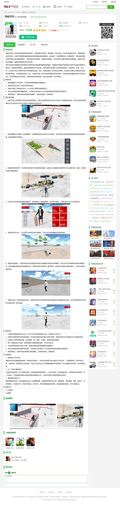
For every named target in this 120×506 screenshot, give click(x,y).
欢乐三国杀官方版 (102, 310)
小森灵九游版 (97, 185)
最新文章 (104, 2)
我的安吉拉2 (106, 221)
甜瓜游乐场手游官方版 (98, 195)
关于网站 (42, 492)
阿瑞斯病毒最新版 (102, 299)
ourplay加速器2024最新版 (104, 331)
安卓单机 (11, 12)
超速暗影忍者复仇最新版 (105, 70)
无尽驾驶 (96, 202)
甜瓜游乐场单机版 (103, 60)
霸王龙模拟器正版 (97, 182)
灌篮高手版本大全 (96, 238)
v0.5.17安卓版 (15, 460)
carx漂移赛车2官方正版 (104, 362)
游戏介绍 (9, 45)
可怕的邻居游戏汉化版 (100, 208)
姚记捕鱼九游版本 (107, 192)
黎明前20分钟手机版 (103, 278)
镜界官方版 (96, 221)
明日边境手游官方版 (103, 341)
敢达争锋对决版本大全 (110, 248)
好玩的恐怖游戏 (95, 258)
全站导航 (6, 2)
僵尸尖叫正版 (105, 202)
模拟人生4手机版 (102, 157)
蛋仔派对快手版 (102, 351)
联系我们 (69, 492)
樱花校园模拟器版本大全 (98, 248)
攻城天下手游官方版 (31, 448)
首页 (5, 12)
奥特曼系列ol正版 (10, 448)
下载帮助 (60, 492)
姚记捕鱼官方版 (95, 192)
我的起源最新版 (102, 320)
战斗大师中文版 (16, 457)
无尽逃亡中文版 (99, 214)
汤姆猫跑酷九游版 (103, 116)
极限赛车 (96, 218)
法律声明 (51, 492)
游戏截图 (21, 45)
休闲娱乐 (17, 12)
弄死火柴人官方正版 (104, 101)
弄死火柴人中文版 (103, 50)
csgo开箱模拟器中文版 (104, 81)
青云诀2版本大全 (109, 238)
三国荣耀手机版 (102, 268)
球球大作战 (101, 147)
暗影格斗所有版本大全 (110, 258)
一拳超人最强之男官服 (104, 289)
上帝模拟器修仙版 (103, 137)
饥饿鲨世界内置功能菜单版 (106, 91)
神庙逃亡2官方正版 (103, 126)
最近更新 (113, 2)
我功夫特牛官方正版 (104, 167)
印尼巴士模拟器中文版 (106, 188)
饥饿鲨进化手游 (98, 205)
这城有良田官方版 (20, 448)
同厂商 (32, 45)
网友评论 (44, 45)
